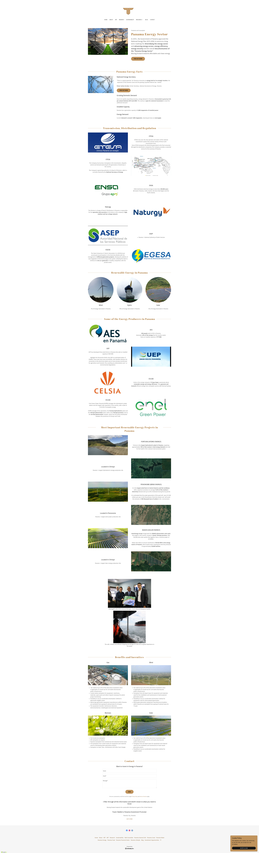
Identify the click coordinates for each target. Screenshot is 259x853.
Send (129, 791)
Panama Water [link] (160, 837)
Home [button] (96, 837)
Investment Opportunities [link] (152, 840)
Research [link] (121, 19)
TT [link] (160, 840)
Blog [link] (146, 19)
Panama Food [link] (111, 840)
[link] (129, 10)
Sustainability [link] (130, 19)
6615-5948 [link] (129, 819)
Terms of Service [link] (143, 796)
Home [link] (105, 19)
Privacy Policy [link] (135, 796)
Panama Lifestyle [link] (135, 840)
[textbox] (129, 771)
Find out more (138, 58)
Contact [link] (152, 19)
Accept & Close (244, 848)
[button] (139, 20)
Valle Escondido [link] (129, 837)
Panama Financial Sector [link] (123, 840)
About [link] (111, 19)
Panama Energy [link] (102, 840)
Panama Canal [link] (151, 837)
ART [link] (116, 19)
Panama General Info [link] (140, 837)
